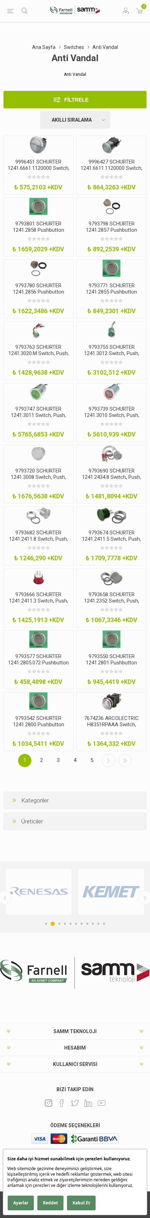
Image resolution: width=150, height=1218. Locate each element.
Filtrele (76, 100)
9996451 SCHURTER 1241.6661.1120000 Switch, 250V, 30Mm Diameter (38, 168)
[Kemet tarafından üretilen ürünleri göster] (111, 891)
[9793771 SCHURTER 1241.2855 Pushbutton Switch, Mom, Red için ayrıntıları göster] (111, 268)
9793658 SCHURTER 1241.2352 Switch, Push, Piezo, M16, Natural (111, 600)
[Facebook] (61, 1103)
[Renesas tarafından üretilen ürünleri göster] (38, 891)
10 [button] (98, 924)
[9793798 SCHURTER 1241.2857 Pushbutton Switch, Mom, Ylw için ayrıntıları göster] (111, 206)
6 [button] (76, 924)
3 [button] (59, 924)
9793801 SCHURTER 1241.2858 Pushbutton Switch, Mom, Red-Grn (38, 230)
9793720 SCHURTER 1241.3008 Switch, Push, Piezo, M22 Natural (38, 477)
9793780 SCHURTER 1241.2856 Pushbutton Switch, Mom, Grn (38, 291)
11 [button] (104, 924)
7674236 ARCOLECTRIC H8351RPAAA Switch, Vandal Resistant (111, 724)
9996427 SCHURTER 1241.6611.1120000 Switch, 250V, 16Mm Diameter (111, 168)
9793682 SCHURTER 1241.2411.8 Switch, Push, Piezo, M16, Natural (38, 538)
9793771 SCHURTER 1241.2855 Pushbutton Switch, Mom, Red (111, 291)
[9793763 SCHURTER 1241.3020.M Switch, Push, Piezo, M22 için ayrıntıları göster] (38, 330)
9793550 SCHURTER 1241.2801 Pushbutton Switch (111, 662)
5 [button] (70, 924)
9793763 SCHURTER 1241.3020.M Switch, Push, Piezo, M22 (38, 353)
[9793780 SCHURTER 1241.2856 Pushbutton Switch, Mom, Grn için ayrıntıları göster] (38, 268)
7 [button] (82, 924)
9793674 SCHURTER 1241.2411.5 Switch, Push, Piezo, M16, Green (111, 538)
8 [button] (87, 924)
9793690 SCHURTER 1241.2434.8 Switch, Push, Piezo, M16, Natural (111, 477)
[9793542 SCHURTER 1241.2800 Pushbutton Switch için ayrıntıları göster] (38, 701)
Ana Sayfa (43, 47)
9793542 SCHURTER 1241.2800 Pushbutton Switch (38, 724)
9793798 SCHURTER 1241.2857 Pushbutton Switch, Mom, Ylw (111, 230)
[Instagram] (48, 1103)
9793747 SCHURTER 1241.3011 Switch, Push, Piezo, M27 (38, 415)
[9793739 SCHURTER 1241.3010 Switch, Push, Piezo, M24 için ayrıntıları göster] (111, 392)
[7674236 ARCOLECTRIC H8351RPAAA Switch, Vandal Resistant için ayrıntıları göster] (111, 701)
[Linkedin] (88, 1103)
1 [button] (46, 924)
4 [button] (65, 924)
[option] (38, 892)
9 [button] (93, 924)
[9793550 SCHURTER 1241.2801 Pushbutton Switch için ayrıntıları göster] (111, 639)
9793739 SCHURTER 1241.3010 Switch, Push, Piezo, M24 (111, 415)
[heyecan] (75, 1103)
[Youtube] (101, 1103)
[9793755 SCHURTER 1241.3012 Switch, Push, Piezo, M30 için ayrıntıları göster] (111, 330)
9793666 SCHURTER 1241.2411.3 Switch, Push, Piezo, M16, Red (38, 600)
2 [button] (53, 924)
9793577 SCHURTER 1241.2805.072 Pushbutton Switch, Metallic (38, 662)
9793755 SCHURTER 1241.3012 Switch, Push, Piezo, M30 (111, 353)
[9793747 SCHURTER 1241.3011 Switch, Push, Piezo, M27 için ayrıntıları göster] (38, 392)
